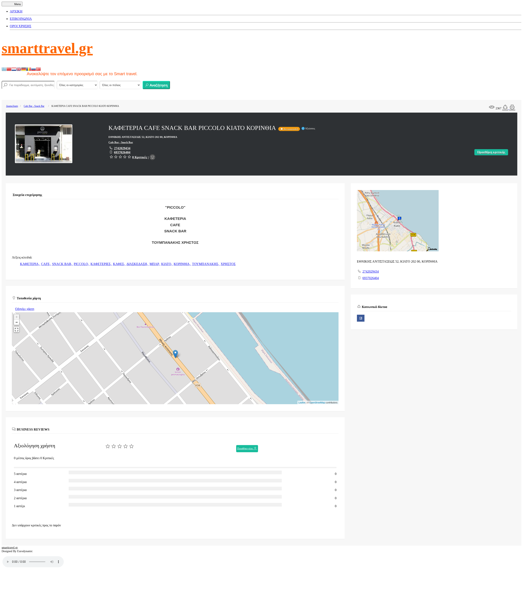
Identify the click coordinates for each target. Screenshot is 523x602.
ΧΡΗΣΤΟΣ (228, 264)
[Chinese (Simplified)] (9, 68)
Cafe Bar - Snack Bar (34, 106)
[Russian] (33, 68)
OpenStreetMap (317, 402)
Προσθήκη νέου (245, 448)
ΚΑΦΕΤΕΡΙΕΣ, (101, 264)
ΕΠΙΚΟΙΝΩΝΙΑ (21, 18)
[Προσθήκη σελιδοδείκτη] (152, 157)
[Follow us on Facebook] (360, 318)
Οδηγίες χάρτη (24, 309)
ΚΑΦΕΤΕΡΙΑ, (30, 264)
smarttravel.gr (47, 48)
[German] (23, 68)
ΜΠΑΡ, (155, 264)
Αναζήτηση (158, 85)
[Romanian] (28, 68)
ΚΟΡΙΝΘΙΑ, (182, 264)
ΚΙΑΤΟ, (167, 264)
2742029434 (122, 148)
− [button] (17, 322)
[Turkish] (38, 68)
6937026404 (122, 152)
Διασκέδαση (12, 106)
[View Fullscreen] (16, 329)
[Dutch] (13, 68)
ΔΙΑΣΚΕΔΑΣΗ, (137, 264)
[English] (18, 68)
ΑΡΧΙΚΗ (16, 11)
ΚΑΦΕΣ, (119, 264)
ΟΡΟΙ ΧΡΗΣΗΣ (20, 26)
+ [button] (17, 317)
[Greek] (4, 68)
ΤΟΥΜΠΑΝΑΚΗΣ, (206, 264)
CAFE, (46, 264)
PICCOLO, (82, 264)
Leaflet (301, 402)
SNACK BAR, (62, 264)
